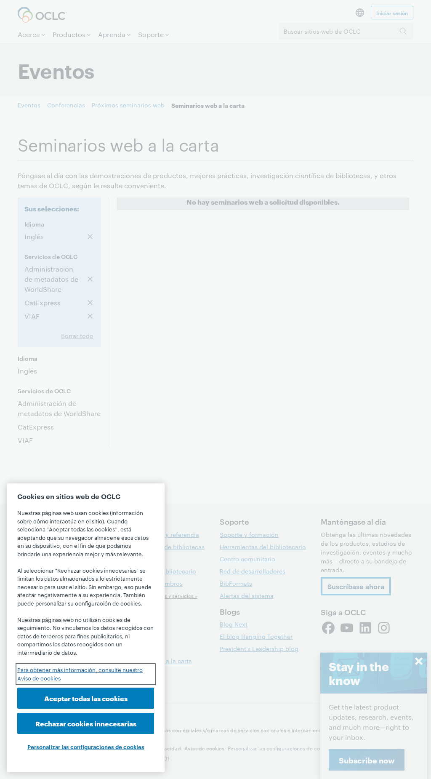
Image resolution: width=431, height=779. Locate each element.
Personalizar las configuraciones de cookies (85, 746)
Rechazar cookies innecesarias (85, 723)
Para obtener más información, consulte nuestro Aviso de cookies (80, 674)
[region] (86, 627)
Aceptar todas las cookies (86, 698)
